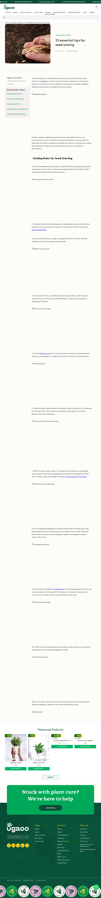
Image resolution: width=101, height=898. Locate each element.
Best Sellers (39, 838)
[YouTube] (18, 845)
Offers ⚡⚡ (61, 857)
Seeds (37, 832)
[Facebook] (9, 845)
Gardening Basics (17, 23)
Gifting (59, 844)
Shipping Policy (28, 880)
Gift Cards (61, 847)
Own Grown (84, 841)
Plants (37, 829)
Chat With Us (50, 808)
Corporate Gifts (63, 851)
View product (16, 768)
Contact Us (84, 832)
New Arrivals (39, 841)
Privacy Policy (41, 880)
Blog (59, 854)
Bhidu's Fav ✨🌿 (63, 841)
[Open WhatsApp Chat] (96, 887)
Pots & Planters (40, 835)
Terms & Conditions (14, 880)
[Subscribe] (27, 837)
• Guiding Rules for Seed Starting (16, 82)
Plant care (61, 838)
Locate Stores (85, 838)
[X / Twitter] (27, 845)
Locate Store (61, 863)
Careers (83, 835)
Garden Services (63, 860)
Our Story (83, 829)
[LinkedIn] (22, 845)
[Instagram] (13, 845)
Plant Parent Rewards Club (87, 850)
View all (50, 777)
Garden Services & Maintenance (86, 845)
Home (7, 23)
